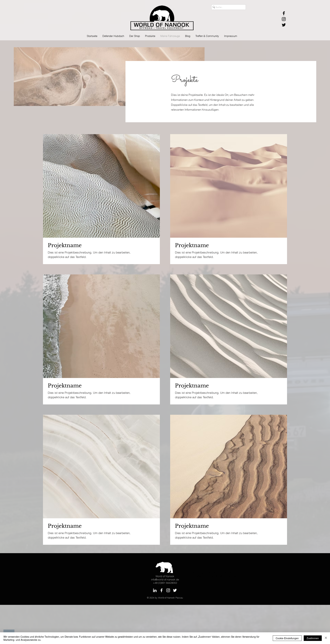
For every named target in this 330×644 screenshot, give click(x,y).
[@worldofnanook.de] (283, 13)
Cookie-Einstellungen (287, 638)
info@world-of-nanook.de (165, 579)
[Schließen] (326, 638)
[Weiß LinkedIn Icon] (154, 590)
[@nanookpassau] (283, 24)
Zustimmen (313, 638)
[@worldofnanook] (283, 19)
